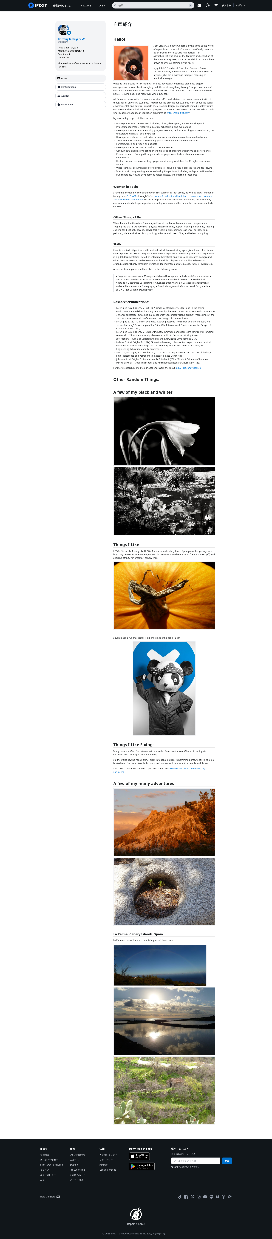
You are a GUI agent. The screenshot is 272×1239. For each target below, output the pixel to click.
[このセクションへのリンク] (111, 40)
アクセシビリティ (108, 1154)
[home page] (37, 5)
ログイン (240, 5)
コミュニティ (85, 5)
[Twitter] (192, 1197)
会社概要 (44, 1154)
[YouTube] (205, 1197)
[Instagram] (199, 1197)
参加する (226, 5)
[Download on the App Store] (139, 1156)
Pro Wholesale (77, 1169)
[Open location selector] (207, 5)
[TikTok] (180, 1197)
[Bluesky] (217, 1196)
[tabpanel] (165, 575)
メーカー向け (76, 1179)
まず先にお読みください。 (187, 1166)
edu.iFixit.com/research (188, 367)
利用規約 (103, 1164)
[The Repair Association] (230, 1197)
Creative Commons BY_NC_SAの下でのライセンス (144, 1233)
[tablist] (80, 91)
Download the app (140, 1148)
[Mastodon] (211, 1197)
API (42, 1179)
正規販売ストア (77, 1174)
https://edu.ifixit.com (178, 112)
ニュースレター (48, 1174)
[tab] (80, 78)
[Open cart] (216, 5)
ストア (102, 5)
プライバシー (106, 1159)
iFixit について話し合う (51, 1164)
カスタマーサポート (50, 1159)
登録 (227, 1160)
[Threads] (223, 1197)
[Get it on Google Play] (142, 1166)
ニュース (74, 1159)
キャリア (44, 1169)
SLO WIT (131, 196)
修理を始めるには (62, 5)
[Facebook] (186, 1197)
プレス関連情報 (77, 1154)
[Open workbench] (199, 5)
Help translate (47, 1196)
